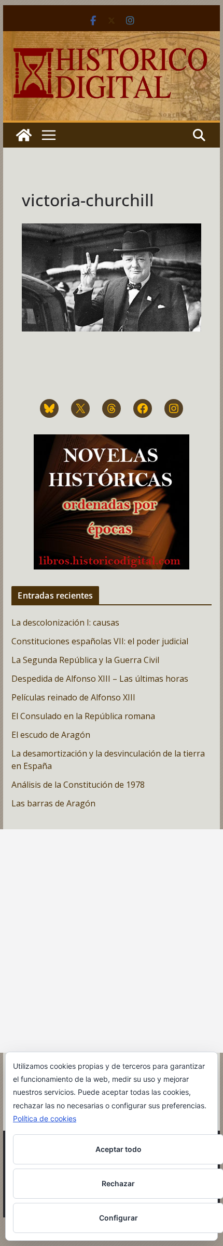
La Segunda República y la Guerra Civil (85, 660)
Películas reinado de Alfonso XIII (73, 697)
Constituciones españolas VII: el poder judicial (99, 641)
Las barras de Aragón (53, 803)
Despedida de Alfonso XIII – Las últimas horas (99, 678)
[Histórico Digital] (23, 135)
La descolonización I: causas (65, 622)
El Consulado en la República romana (83, 716)
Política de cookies (44, 1118)
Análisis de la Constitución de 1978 (78, 784)
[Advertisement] (111, 941)
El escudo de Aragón (50, 734)
